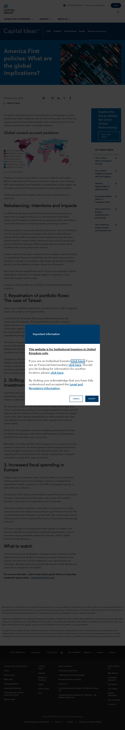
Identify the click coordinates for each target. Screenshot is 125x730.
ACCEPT (92, 399)
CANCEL (76, 399)
